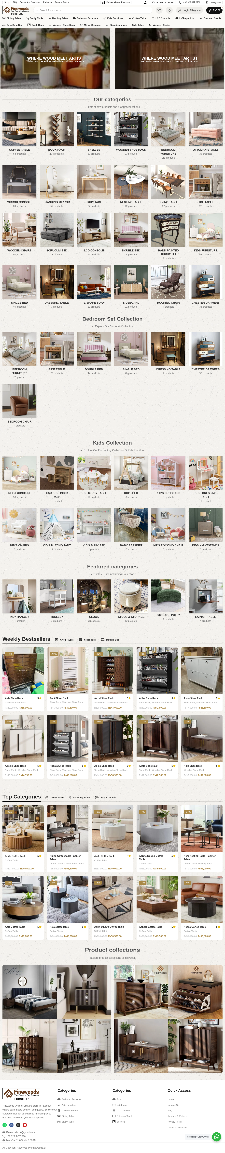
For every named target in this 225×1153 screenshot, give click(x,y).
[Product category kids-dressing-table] (206, 480)
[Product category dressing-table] (57, 287)
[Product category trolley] (57, 602)
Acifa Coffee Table (104, 856)
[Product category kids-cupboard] (168, 478)
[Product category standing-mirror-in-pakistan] (57, 187)
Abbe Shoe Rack (148, 698)
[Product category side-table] (206, 187)
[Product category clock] (94, 602)
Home (171, 1099)
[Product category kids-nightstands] (206, 530)
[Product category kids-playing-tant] (57, 530)
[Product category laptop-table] (206, 602)
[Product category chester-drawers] (206, 287)
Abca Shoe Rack (193, 698)
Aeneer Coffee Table (150, 926)
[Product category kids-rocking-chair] (168, 530)
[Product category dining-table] (168, 187)
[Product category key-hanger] (19, 602)
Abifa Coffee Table (15, 856)
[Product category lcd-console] (94, 235)
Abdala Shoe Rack (60, 765)
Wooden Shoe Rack (15, 702)
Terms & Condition (177, 1127)
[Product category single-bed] (19, 287)
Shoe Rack (55, 702)
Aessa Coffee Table (195, 926)
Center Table (70, 863)
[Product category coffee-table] (19, 134)
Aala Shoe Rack (14, 698)
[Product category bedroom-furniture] (168, 136)
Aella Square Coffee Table (109, 926)
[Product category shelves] (94, 134)
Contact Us (173, 1105)
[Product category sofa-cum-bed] (57, 235)
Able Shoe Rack (193, 765)
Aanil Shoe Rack (59, 698)
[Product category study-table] (94, 187)
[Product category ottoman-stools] (206, 134)
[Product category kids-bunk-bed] (94, 530)
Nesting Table (205, 863)
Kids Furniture (69, 1105)
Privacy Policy (175, 1121)
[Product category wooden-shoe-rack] (131, 134)
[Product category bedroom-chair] (19, 406)
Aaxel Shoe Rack (104, 698)
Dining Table (68, 1116)
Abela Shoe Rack (104, 765)
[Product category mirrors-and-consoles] (19, 187)
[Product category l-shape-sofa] (94, 287)
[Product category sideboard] (131, 287)
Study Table (68, 1121)
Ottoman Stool (124, 1116)
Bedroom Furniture (71, 1099)
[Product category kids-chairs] (19, 530)
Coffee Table (11, 860)
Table (81, 863)
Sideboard (122, 1105)
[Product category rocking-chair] (168, 287)
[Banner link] (55, 58)
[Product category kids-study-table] (94, 478)
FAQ (170, 1110)
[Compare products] (159, 10)
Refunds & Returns (177, 1116)
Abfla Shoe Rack (148, 765)
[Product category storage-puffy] (168, 601)
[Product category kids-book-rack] (57, 480)
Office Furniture (70, 1110)
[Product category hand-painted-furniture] (168, 237)
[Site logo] (16, 10)
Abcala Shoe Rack (15, 765)
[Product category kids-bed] (131, 478)
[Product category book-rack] (57, 134)
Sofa (119, 1099)
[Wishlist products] (169, 10)
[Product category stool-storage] (131, 602)
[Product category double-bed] (131, 235)
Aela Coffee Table (15, 926)
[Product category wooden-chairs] (19, 235)
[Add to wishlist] (40, 651)
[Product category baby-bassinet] (131, 530)
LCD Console (123, 1110)
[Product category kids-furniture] (206, 235)
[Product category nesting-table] (131, 187)
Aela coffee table (59, 926)
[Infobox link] (116, 2)
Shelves (121, 1121)
